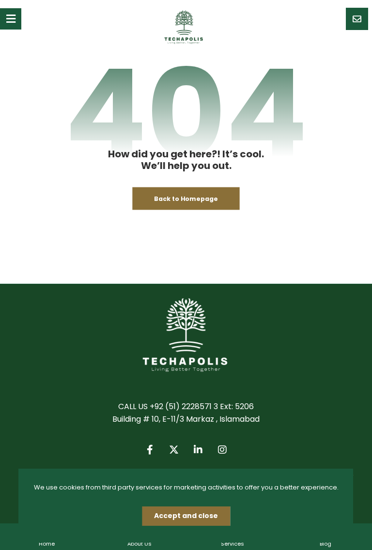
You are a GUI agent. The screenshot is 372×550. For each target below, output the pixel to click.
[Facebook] (149, 449)
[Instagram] (222, 449)
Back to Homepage (185, 198)
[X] (174, 449)
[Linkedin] (198, 449)
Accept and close (186, 515)
